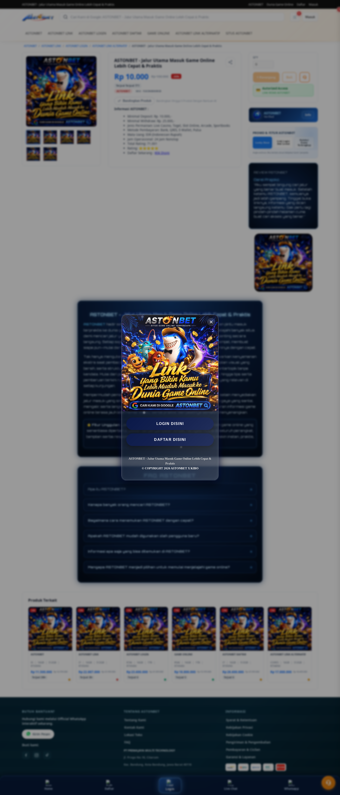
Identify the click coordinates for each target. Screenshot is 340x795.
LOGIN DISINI (170, 424)
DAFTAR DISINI (170, 440)
